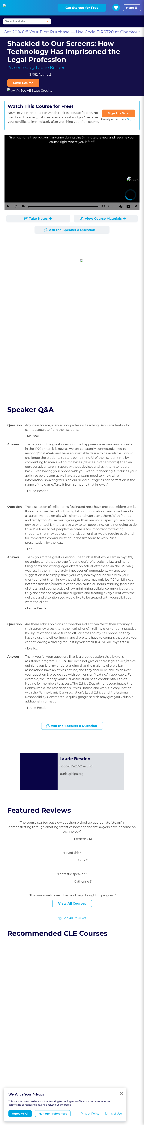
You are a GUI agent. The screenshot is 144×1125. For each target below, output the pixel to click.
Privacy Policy (90, 1113)
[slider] (63, 206)
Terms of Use (113, 1113)
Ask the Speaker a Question (72, 230)
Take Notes (38, 218)
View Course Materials (104, 218)
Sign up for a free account (30, 137)
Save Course (23, 83)
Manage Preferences (52, 1113)
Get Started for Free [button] (81, 8)
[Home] (8, 8)
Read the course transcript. (30, 393)
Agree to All (20, 1113)
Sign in (131, 119)
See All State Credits (36, 90)
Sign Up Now (118, 113)
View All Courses (72, 903)
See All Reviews (74, 918)
